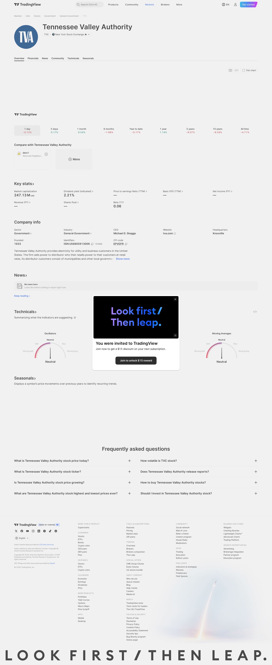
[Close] (175, 299)
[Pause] (175, 335)
